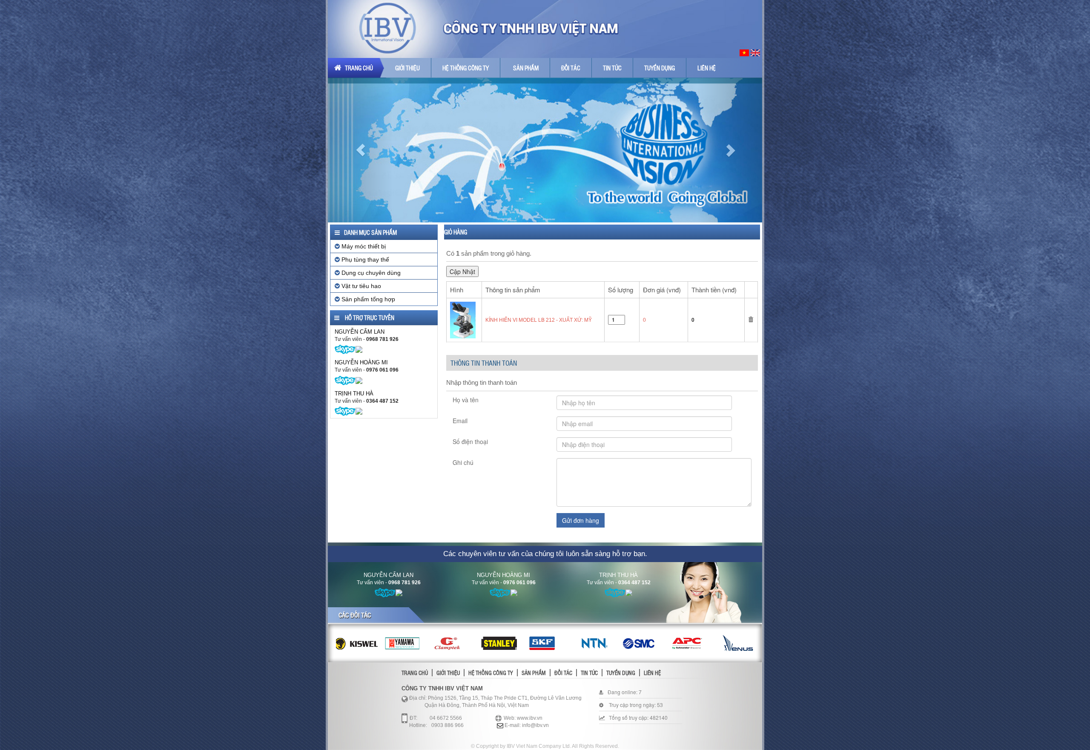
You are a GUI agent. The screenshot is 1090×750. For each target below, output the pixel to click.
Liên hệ (706, 68)
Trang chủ (358, 68)
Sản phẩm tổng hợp (367, 299)
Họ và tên (466, 399)
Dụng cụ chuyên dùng (370, 272)
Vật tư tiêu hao (360, 286)
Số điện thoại (470, 441)
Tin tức (612, 68)
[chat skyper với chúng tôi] (345, 349)
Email (460, 420)
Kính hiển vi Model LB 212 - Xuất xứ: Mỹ (538, 320)
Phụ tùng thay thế (364, 259)
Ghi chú (463, 462)
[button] (360, 150)
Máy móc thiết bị (363, 246)
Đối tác (570, 68)
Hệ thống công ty (465, 68)
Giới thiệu (407, 68)
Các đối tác (354, 615)
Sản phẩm (526, 68)
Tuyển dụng (659, 68)
